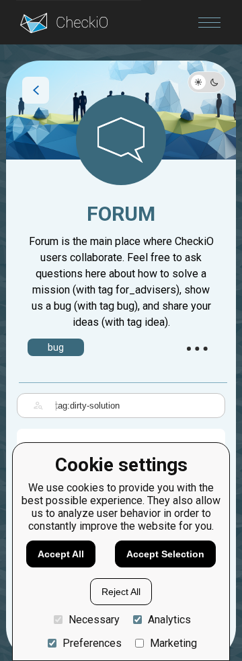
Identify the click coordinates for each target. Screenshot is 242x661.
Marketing (173, 643)
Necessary (94, 619)
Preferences (92, 643)
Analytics (169, 619)
